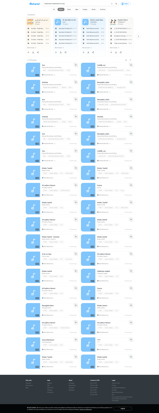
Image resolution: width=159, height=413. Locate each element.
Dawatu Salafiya (54, 173)
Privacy (114, 385)
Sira (44, 70)
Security (114, 390)
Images (85, 9)
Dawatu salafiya (54, 207)
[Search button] (116, 3)
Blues (100, 224)
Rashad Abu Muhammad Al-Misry (56, 70)
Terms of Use (116, 383)
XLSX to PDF (93, 394)
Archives (102, 9)
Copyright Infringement (118, 387)
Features (49, 390)
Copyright (71, 387)
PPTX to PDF (94, 385)
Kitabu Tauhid (69, 173)
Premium (28, 383)
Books (94, 9)
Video (69, 9)
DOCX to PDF (94, 387)
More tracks (31, 47)
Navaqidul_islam (121, 87)
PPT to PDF (93, 392)
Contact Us (50, 392)
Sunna (122, 190)
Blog (27, 387)
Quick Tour (50, 387)
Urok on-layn (69, 259)
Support (49, 383)
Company (71, 383)
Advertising (72, 385)
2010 (116, 190)
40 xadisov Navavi (65, 190)
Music (61, 9)
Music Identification (117, 392)
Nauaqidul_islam (103, 104)
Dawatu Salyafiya (109, 173)
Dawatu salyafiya (109, 276)
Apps (76, 9)
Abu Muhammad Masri (49, 178)
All (54, 9)
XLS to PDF (93, 390)
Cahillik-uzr (101, 70)
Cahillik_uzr (102, 156)
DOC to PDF (93, 383)
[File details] (33, 70)
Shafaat (64, 87)
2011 (61, 173)
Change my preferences (86, 409)
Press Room (29, 385)
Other (68, 70)
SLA (113, 394)
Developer (72, 390)
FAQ (48, 385)
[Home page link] (34, 3)
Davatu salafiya (109, 190)
